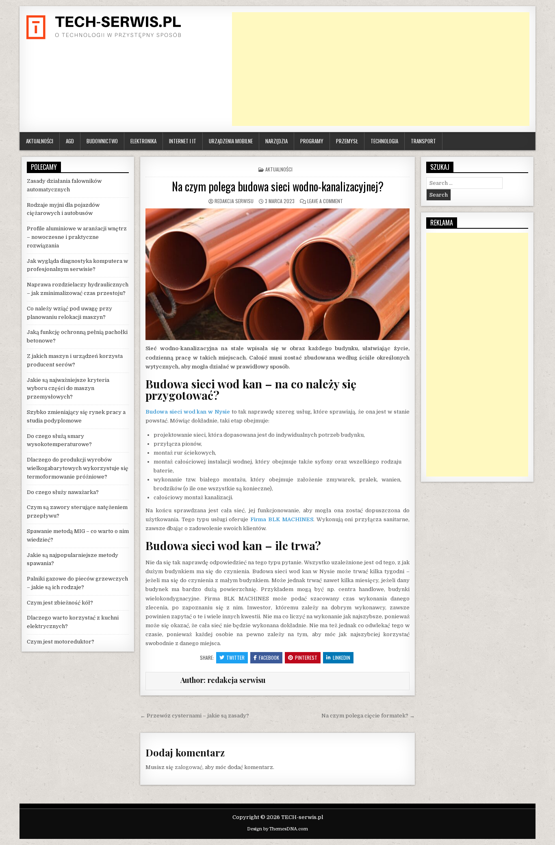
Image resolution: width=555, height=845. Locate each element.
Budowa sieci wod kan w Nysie (187, 412)
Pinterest (306, 657)
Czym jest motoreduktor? (60, 642)
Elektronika (143, 141)
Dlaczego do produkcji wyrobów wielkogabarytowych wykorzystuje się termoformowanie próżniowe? (77, 468)
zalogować (188, 767)
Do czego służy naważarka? (63, 492)
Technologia (384, 141)
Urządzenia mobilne (231, 141)
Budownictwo (102, 141)
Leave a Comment (325, 200)
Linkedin (341, 657)
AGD (70, 141)
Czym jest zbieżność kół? (60, 603)
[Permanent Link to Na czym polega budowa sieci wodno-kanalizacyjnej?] (277, 274)
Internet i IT (182, 141)
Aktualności (39, 141)
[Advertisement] (380, 69)
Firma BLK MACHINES (281, 519)
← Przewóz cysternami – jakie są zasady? (194, 716)
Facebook (269, 657)
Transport (423, 141)
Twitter (235, 657)
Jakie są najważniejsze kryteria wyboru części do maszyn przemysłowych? (68, 388)
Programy (311, 141)
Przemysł (347, 141)
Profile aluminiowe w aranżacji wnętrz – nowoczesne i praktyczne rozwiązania (77, 237)
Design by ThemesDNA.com (277, 829)
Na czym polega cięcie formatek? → (368, 716)
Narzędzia (276, 141)
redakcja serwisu (234, 200)
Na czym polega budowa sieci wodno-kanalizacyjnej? (278, 186)
